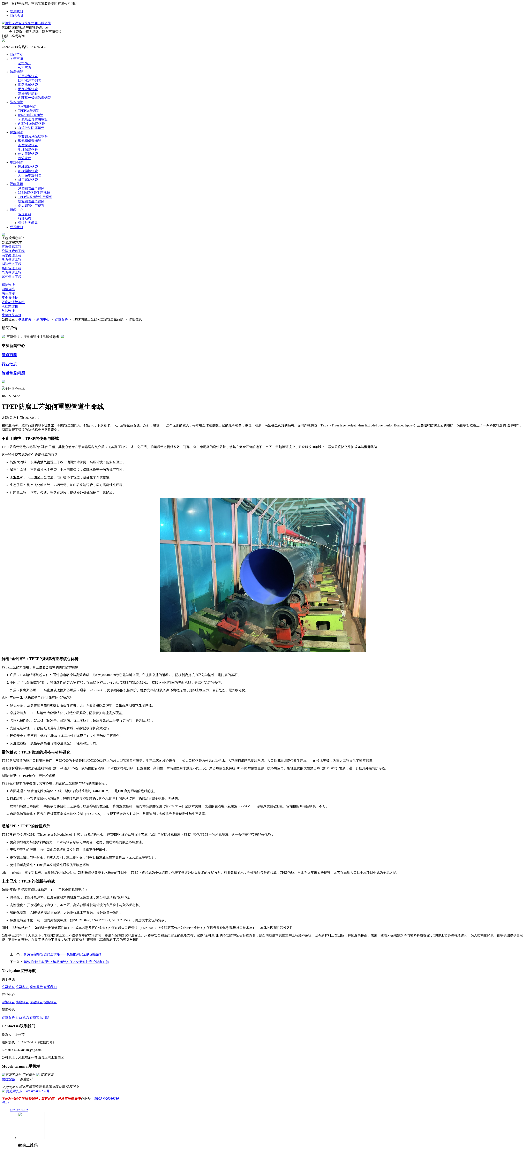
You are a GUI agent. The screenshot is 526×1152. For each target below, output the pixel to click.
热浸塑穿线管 (28, 93)
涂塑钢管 (16, 72)
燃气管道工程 (11, 277)
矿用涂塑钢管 (28, 76)
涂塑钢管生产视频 (31, 188)
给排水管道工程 (13, 251)
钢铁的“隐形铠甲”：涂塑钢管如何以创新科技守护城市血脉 (66, 962)
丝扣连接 (8, 310)
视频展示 (16, 184)
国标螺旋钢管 (28, 166)
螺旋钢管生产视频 (31, 201)
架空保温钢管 (28, 145)
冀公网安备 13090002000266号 (27, 1091)
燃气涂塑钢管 (28, 89)
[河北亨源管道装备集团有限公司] (26, 23)
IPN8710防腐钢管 (30, 115)
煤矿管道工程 (11, 268)
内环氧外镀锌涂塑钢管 (34, 97)
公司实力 (24, 67)
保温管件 (24, 158)
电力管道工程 (11, 272)
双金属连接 (10, 298)
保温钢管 (16, 132)
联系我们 (16, 11)
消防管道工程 (11, 264)
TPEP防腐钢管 (28, 110)
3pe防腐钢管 (27, 106)
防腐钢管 (16, 102)
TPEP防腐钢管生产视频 (35, 197)
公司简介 (24, 63)
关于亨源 (16, 59)
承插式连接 (10, 306)
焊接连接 (8, 285)
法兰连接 (8, 293)
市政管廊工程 (11, 246)
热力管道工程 (11, 259)
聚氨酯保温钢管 (29, 141)
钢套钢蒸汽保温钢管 (33, 136)
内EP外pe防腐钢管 (31, 123)
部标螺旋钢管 (28, 171)
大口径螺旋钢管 (29, 175)
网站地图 (16, 15)
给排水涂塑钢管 (29, 80)
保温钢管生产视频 (31, 205)
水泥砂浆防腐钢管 (31, 128)
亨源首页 (24, 319)
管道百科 (24, 214)
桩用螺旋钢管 (28, 179)
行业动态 (24, 218)
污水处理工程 (11, 255)
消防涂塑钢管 (28, 84)
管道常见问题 (28, 223)
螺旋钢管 (16, 162)
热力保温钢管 (28, 154)
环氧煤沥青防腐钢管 (33, 119)
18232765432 (19, 1110)
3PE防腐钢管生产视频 (34, 192)
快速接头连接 (11, 315)
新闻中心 (16, 210)
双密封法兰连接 (13, 302)
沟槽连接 (8, 289)
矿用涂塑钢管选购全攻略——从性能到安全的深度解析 (63, 954)
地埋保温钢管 (28, 149)
